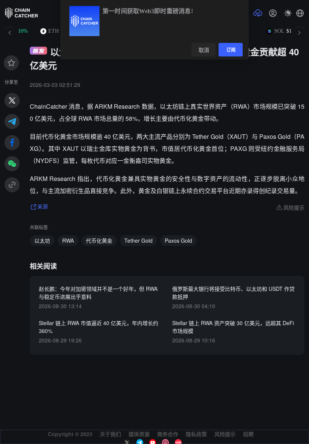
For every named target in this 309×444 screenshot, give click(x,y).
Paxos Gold (178, 240)
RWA (68, 240)
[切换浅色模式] (287, 13)
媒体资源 (139, 434)
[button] (299, 13)
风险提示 (225, 434)
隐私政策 (196, 434)
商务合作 (167, 434)
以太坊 (42, 240)
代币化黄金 (99, 240)
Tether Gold (138, 240)
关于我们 (110, 434)
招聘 (248, 434)
